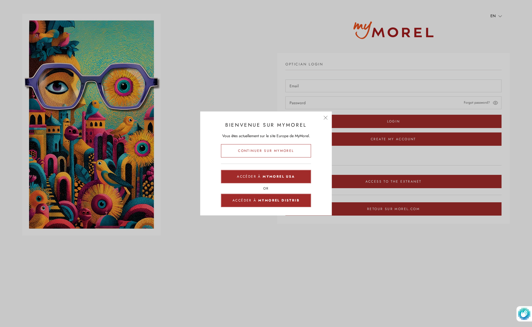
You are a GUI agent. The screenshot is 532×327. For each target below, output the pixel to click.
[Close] (326, 118)
